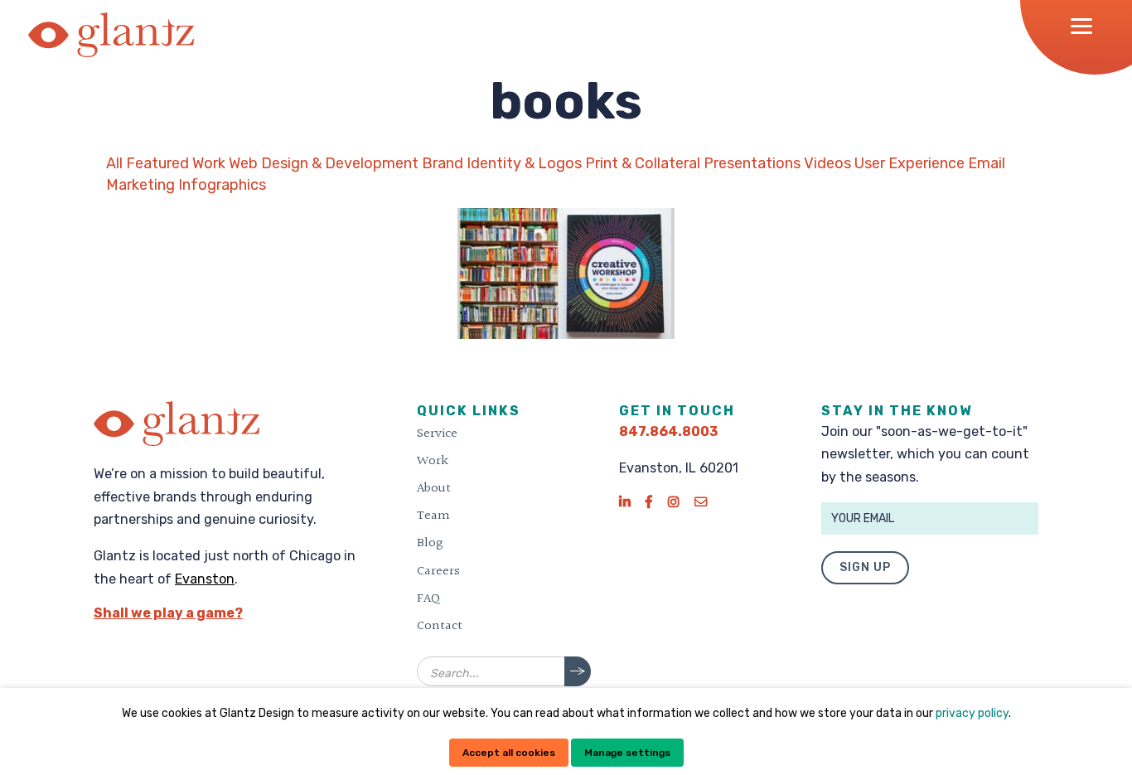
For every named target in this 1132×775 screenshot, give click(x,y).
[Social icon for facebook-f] (649, 501)
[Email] (700, 501)
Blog (430, 543)
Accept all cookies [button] (508, 752)
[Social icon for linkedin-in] (624, 501)
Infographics (222, 185)
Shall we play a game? (168, 613)
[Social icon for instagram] (673, 501)
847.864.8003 (668, 431)
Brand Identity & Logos (502, 163)
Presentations (752, 163)
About (434, 488)
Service (437, 433)
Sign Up (865, 567)
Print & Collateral (642, 163)
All (114, 163)
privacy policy (972, 713)
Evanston (205, 579)
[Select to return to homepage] (111, 35)
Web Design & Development (323, 163)
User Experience (909, 163)
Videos (827, 163)
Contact (439, 626)
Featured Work (175, 163)
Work (432, 461)
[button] (1086, 26)
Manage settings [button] (627, 752)
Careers (438, 571)
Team (433, 515)
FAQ (428, 598)
